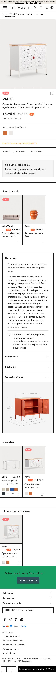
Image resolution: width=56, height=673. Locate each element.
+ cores (10, 493)
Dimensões (20, 151)
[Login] (52, 8)
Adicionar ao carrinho (38, 669)
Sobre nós (7, 592)
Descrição (6, 151)
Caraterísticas (36, 151)
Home (5, 14)
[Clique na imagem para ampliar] (28, 407)
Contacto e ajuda (11, 603)
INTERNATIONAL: (19, 610)
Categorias (8, 598)
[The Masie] (19, 8)
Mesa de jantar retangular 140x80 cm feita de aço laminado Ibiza (10, 485)
